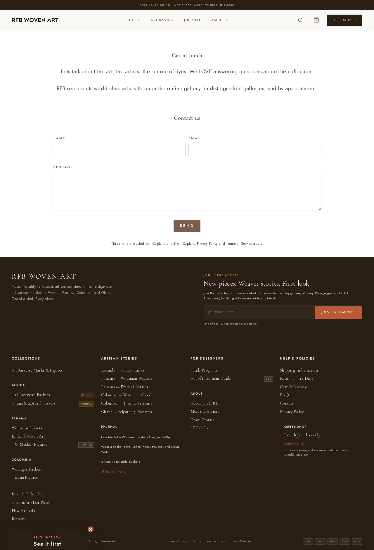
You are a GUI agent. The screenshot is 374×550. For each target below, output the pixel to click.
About (217, 20)
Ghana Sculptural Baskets (34, 403)
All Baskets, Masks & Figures (37, 370)
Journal (192, 20)
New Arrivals (23, 510)
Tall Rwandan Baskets (31, 394)
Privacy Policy (207, 243)
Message (63, 167)
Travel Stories (202, 419)
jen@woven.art (295, 443)
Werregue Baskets (27, 469)
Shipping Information (299, 370)
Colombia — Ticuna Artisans (126, 403)
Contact (287, 403)
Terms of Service (239, 243)
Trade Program (204, 370)
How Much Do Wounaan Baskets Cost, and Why (135, 437)
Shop (131, 20)
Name (59, 138)
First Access (344, 20)
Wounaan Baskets (27, 428)
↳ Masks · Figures (31, 444)
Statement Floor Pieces (31, 502)
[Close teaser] (91, 529)
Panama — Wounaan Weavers (127, 378)
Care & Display (293, 386)
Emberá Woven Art (28, 436)
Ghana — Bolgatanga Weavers (126, 411)
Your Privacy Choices (237, 541)
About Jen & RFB (206, 403)
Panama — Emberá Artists (124, 386)
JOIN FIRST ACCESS (338, 312)
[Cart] (316, 20)
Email (195, 138)
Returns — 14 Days (297, 378)
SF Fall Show (201, 428)
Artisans (160, 20)
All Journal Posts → (115, 471)
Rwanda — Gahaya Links (122, 370)
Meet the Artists (205, 411)
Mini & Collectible (27, 494)
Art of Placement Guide (211, 378)
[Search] (300, 20)
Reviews (19, 518)
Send (187, 225)
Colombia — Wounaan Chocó (126, 395)
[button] (47, 540)
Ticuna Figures (25, 477)
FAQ (284, 395)
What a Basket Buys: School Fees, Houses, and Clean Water (140, 449)
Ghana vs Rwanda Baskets (120, 461)
